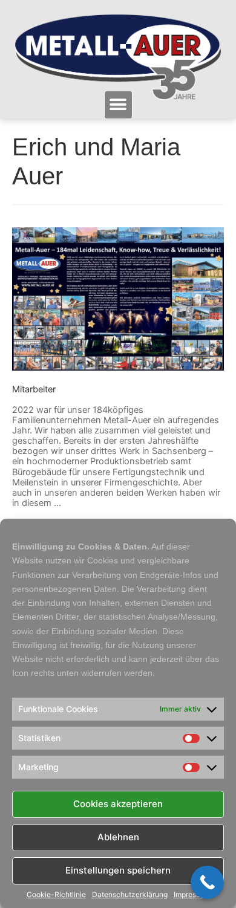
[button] (118, 105)
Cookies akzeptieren (118, 803)
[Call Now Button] (207, 882)
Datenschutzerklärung (130, 894)
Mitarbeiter (34, 389)
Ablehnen (118, 837)
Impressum (192, 894)
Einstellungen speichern (118, 870)
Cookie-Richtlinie (56, 894)
